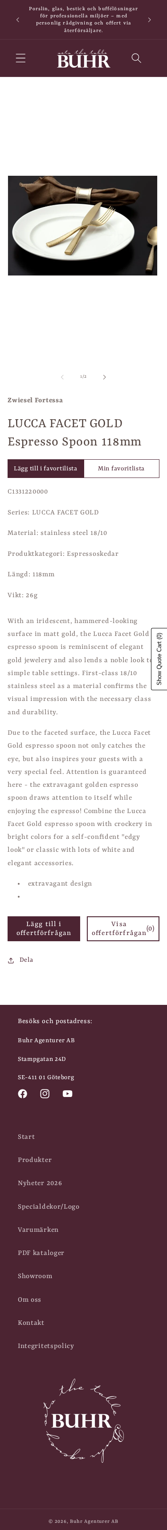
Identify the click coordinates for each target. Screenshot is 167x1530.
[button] (20, 58)
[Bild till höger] (104, 377)
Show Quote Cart (159, 659)
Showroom (35, 1276)
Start (26, 1137)
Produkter (35, 1160)
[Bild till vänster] (62, 377)
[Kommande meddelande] (149, 19)
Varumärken (38, 1230)
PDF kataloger (41, 1253)
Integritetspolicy (46, 1346)
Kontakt (31, 1323)
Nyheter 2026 (40, 1183)
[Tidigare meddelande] (17, 19)
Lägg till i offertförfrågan (43, 928)
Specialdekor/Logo (49, 1207)
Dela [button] (26, 959)
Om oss (29, 1300)
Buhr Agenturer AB (94, 1521)
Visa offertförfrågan (123, 928)
